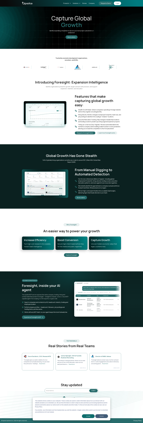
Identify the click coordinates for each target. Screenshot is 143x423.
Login (117, 3)
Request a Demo (106, 3)
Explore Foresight (71, 255)
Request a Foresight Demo (85, 133)
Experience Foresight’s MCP (32, 317)
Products (66, 3)
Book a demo (71, 37)
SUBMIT (93, 390)
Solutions (75, 3)
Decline (102, 416)
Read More (42, 363)
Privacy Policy (137, 421)
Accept (88, 416)
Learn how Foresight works (107, 133)
